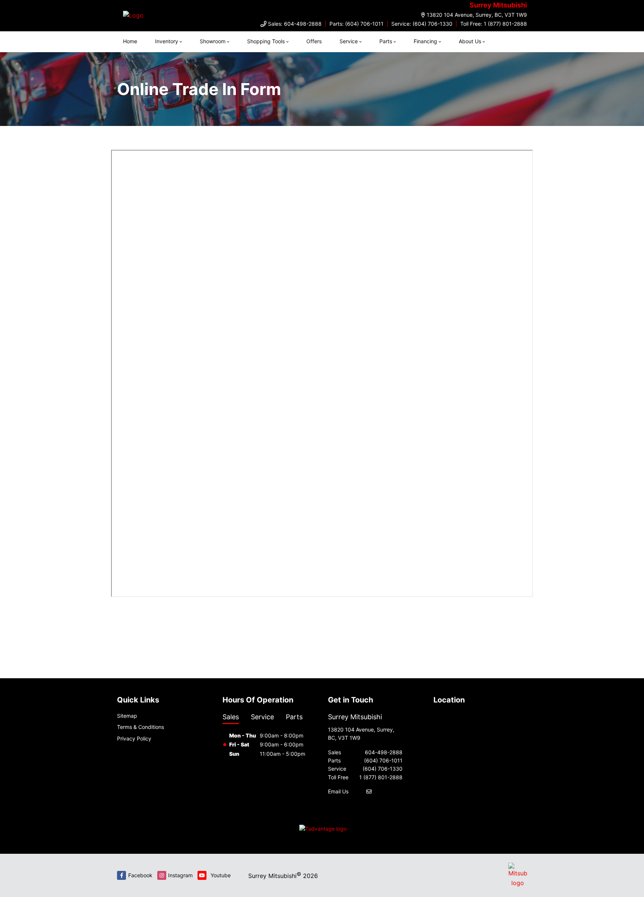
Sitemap (127, 716)
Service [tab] (262, 717)
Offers (314, 41)
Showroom (212, 41)
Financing (425, 41)
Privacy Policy (134, 738)
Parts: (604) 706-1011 (356, 23)
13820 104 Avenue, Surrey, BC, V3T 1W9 (477, 15)
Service (349, 41)
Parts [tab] (294, 717)
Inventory (166, 41)
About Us (470, 41)
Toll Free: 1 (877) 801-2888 (493, 23)
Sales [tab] (230, 717)
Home (130, 41)
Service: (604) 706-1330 (421, 23)
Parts (385, 41)
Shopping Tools (266, 41)
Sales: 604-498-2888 (295, 23)
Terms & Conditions (140, 727)
